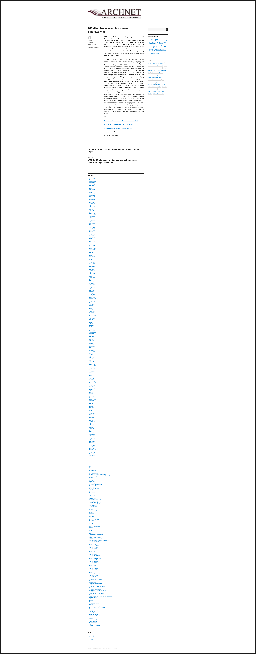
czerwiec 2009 (92, 455)
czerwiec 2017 (92, 321)
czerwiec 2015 (92, 354)
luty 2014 (91, 377)
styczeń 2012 (92, 411)
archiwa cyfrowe (151, 63)
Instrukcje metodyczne (94, 519)
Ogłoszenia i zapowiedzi (94, 580)
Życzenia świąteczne (153, 39)
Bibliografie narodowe (94, 488)
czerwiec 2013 (92, 388)
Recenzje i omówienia (93, 597)
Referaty (91, 600)
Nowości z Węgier (93, 569)
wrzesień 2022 (92, 233)
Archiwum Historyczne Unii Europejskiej (97, 474)
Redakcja (91, 599)
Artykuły (91, 477)
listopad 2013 (92, 381)
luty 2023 (91, 226)
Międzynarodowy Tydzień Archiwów (97, 537)
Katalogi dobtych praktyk (94, 526)
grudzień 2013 (92, 379)
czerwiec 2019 (92, 287)
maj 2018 (91, 305)
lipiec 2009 (91, 453)
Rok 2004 (91, 604)
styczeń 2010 (92, 445)
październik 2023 (92, 214)
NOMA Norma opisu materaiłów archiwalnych (99, 538)
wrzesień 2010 (92, 434)
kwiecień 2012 (92, 407)
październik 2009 (92, 449)
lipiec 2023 (91, 219)
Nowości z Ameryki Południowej (96, 545)
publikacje (158, 84)
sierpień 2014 (92, 368)
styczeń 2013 (91, 395)
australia (161, 65)
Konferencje (91, 527)
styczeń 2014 (92, 378)
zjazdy (162, 93)
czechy (164, 68)
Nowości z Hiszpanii (93, 561)
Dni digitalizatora (92, 498)
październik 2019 (92, 281)
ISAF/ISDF (91, 523)
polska (154, 82)
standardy (164, 86)
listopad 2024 (92, 196)
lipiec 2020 (91, 269)
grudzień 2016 (92, 329)
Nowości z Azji (92, 551)
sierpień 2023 (92, 217)
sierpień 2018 (92, 301)
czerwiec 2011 (92, 421)
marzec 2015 (91, 358)
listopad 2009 (92, 448)
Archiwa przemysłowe (94, 471)
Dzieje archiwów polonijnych (95, 502)
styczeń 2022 (92, 244)
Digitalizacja (91, 497)
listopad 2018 (92, 297)
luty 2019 (91, 293)
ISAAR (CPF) (91, 520)
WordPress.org (92, 639)
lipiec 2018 (91, 302)
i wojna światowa (154, 72)
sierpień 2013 (92, 385)
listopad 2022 (92, 230)
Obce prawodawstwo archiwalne (96, 579)
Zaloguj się (91, 635)
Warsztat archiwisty (93, 617)
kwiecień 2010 (92, 441)
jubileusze (161, 72)
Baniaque (90, 40)
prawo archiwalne (151, 84)
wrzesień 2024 (92, 199)
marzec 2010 (91, 442)
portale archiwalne (159, 82)
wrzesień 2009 (92, 451)
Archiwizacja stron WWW (94, 473)
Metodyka (91, 533)
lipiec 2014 (91, 370)
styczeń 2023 (92, 227)
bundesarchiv (159, 68)
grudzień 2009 (92, 446)
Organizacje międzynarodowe (95, 583)
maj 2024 (91, 205)
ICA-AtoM (91, 512)
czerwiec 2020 (92, 270)
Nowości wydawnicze (93, 543)
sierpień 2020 (92, 267)
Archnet (89, 648)
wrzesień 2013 (92, 384)
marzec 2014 (91, 375)
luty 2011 (91, 427)
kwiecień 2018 (92, 307)
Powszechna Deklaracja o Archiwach (97, 586)
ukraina (149, 91)
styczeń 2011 (91, 428)
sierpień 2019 (92, 284)
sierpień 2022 (92, 234)
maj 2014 (91, 372)
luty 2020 (91, 276)
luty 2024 (91, 209)
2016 (90, 467)
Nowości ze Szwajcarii (93, 576)
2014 (90, 464)
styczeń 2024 (92, 210)
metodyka (161, 75)
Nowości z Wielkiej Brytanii (95, 571)
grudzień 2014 (92, 363)
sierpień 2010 (92, 435)
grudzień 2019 (92, 279)
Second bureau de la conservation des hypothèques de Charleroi (121, 120)
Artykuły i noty (92, 481)
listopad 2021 (92, 247)
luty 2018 (91, 309)
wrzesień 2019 (92, 283)
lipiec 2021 (91, 252)
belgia (95, 47)
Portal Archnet (92, 585)
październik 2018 (92, 298)
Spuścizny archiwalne (93, 610)
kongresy (156, 75)
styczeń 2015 (92, 361)
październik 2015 (92, 349)
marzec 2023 (91, 224)
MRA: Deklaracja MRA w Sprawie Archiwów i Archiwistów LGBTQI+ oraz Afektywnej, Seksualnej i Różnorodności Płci (158, 42)
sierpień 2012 (92, 402)
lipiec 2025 (91, 185)
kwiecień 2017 (92, 323)
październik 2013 (92, 382)
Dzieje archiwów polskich (94, 504)
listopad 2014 (92, 364)
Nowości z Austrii (92, 550)
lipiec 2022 (91, 235)
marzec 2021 (91, 258)
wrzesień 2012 (92, 400)
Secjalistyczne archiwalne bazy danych (97, 607)
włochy (158, 93)
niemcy (149, 82)
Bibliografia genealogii (94, 483)
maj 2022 (91, 238)
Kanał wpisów (92, 636)
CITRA (90, 494)
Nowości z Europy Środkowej (95, 558)
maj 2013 (91, 389)
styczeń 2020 (92, 277)
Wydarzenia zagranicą (93, 622)
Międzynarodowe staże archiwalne (96, 536)
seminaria (153, 86)
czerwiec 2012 (92, 404)
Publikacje (91, 594)
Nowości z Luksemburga (94, 562)
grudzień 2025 (92, 178)
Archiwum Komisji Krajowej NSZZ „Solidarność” (99, 476)
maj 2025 (91, 188)
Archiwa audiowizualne (94, 469)
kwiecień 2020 (92, 273)
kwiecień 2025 (92, 189)
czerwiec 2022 (92, 237)
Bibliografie (91, 487)
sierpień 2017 (92, 318)
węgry (154, 93)
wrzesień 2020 (92, 266)
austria (165, 65)
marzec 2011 (91, 425)
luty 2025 (91, 192)
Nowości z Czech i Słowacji (94, 555)
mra (163, 79)
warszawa (154, 91)
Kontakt (90, 530)
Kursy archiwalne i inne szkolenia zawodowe (98, 531)
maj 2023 (91, 221)
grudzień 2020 (92, 262)
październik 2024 (92, 198)
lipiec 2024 (91, 202)
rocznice (163, 84)
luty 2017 (91, 326)
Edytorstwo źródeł (93, 505)
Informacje (91, 513)
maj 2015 (91, 356)
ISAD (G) (91, 522)
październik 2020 (92, 265)
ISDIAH (90, 524)
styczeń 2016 (92, 344)
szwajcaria (160, 89)
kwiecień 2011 (92, 424)
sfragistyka (159, 86)
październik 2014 (92, 365)
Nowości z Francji (93, 559)
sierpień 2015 (92, 351)
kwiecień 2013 (92, 390)
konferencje (150, 75)
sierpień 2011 (92, 418)
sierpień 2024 (92, 200)
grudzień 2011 (92, 413)
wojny (163, 91)
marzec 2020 (92, 274)
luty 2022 (91, 242)
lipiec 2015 (91, 353)
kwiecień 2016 (92, 340)
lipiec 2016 (91, 336)
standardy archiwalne (152, 89)
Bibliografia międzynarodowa (95, 484)
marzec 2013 (91, 392)
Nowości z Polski (92, 565)
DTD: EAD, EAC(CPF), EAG (94, 501)
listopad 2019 (92, 280)
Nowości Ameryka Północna (95, 541)
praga (166, 82)
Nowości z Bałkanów (93, 552)
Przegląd (91, 592)
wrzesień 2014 (92, 367)
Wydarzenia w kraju (93, 621)
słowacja (165, 89)
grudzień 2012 (92, 396)
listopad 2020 (92, 263)
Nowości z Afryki (92, 544)
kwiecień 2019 (92, 290)
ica (149, 72)
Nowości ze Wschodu (93, 578)
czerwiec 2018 (92, 304)
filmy (155, 70)
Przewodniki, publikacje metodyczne (97, 593)
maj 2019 (91, 288)
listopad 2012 (92, 397)
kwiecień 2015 (92, 357)
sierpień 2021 (92, 251)
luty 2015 (91, 360)
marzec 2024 (92, 207)
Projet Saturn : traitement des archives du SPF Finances (118, 124)
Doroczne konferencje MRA (95, 499)
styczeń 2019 (92, 294)
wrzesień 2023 (92, 216)
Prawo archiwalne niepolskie (95, 589)
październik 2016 (92, 332)
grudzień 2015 (92, 346)
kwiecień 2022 (92, 240)
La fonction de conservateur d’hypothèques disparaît (118, 128)
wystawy (150, 93)
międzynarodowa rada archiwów (154, 77)
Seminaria (91, 608)
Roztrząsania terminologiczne (95, 606)
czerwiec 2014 (92, 371)
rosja (149, 86)
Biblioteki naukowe (93, 490)
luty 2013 (91, 393)
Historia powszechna (93, 510)
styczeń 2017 (92, 328)
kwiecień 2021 (92, 256)
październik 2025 (92, 181)
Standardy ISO (92, 611)
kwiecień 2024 (92, 206)
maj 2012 (91, 406)
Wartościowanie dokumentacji (95, 620)
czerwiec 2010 (92, 438)
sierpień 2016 (92, 335)
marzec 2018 (91, 308)
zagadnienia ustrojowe (94, 624)
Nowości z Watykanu (93, 568)
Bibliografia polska (93, 485)
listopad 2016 (92, 330)
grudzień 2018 (92, 295)
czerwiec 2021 (92, 254)
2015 (90, 466)
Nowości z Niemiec (93, 564)
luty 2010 (91, 444)
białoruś (153, 68)
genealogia (163, 70)
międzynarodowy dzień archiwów (154, 79)
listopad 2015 (92, 347)
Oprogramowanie (92, 582)
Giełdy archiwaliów (93, 506)
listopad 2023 (92, 213)
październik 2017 (92, 315)
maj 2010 (91, 439)
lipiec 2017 (91, 319)
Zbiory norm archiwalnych (94, 625)
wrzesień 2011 (92, 417)
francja (159, 70)
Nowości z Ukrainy (93, 566)
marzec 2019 (91, 291)
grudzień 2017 (92, 312)
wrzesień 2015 (92, 350)
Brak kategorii (92, 492)
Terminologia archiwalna (94, 615)
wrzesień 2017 (92, 316)
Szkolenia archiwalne (93, 614)
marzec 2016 (91, 342)
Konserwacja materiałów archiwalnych (97, 529)
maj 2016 (91, 339)
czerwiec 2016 (92, 337)
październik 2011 (92, 416)
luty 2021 (91, 259)
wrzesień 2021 (92, 249)
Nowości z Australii (93, 548)
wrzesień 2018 (92, 300)
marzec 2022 (92, 241)
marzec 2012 (91, 409)
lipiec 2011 (91, 420)
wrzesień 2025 (92, 182)
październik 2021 (92, 248)
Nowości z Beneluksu (92, 44)
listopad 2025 (92, 179)
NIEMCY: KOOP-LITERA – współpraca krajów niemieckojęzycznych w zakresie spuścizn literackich (157, 46)
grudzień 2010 (92, 430)
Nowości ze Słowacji (93, 575)
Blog (90, 491)
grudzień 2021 (92, 245)
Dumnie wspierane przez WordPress (109, 648)
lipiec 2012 (91, 403)
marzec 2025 (92, 191)
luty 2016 (91, 343)
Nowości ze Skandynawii (94, 573)
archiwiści (156, 65)
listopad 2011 (92, 414)
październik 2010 (92, 432)
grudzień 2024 (92, 195)
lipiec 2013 (91, 386)
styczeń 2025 (92, 193)
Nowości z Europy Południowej (95, 557)
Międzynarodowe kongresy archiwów (97, 534)
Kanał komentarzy (93, 637)
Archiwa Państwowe (93, 470)
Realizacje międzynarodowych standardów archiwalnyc (101, 596)
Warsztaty (91, 618)
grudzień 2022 (92, 228)
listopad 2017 (92, 314)
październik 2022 (92, 231)
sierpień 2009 (92, 452)
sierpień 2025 (92, 184)
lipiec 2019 (91, 286)
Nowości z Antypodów (93, 547)
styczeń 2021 (92, 261)
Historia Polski (92, 509)
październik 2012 (92, 399)
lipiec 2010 (91, 437)
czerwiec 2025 (92, 186)
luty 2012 (91, 410)
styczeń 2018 (92, 311)
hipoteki (97, 47)
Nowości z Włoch (92, 572)
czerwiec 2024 (92, 203)
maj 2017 (91, 322)
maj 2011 (91, 423)
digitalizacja (150, 70)
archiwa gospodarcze (160, 63)
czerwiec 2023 (92, 220)
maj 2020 (91, 272)
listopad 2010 (92, 431)
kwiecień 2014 (92, 374)
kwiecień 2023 (92, 223)
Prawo (90, 587)
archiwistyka (150, 65)
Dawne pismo (92, 495)
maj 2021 (91, 255)
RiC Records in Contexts (94, 603)
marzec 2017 (91, 325)
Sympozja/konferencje (94, 613)
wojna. (159, 91)
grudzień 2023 (92, 212)
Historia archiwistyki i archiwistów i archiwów (99, 508)
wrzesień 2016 (92, 333)
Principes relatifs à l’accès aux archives (97, 590)
